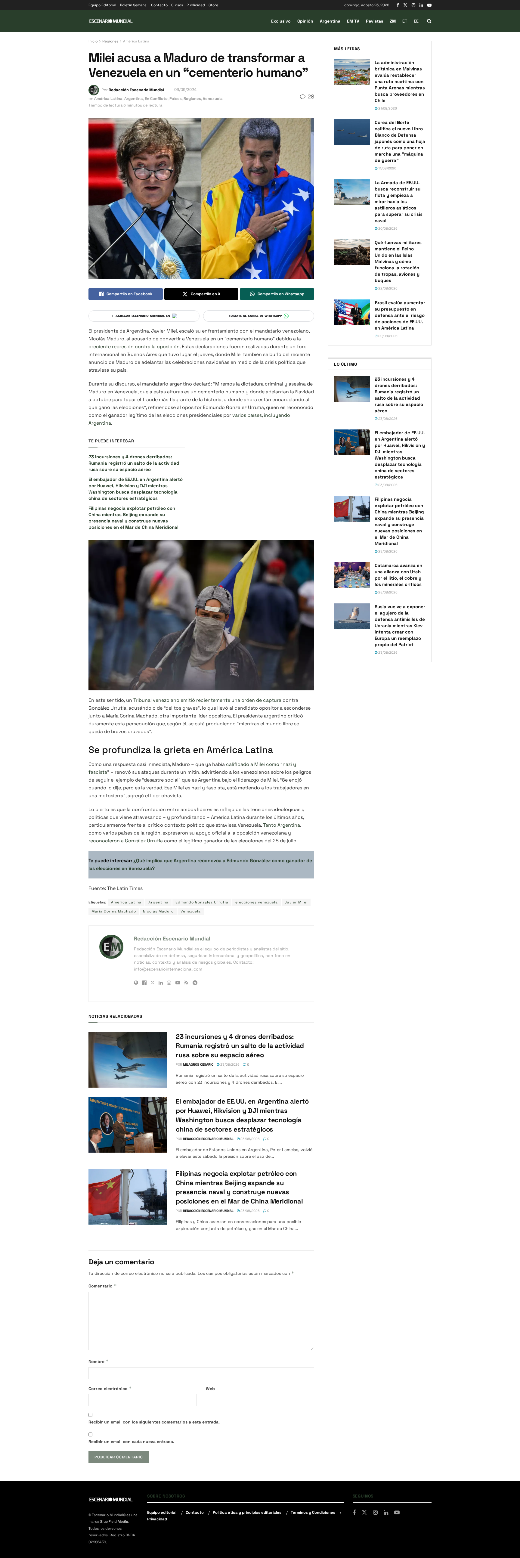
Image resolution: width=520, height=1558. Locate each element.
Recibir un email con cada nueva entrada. (131, 1441)
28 (310, 96)
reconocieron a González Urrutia (125, 841)
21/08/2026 (387, 108)
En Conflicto (156, 98)
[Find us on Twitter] (405, 5)
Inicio (93, 41)
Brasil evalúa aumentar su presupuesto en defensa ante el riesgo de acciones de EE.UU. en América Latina (400, 315)
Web (210, 1388)
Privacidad (157, 1519)
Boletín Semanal (133, 5)
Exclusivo (281, 21)
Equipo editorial (161, 1512)
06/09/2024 (185, 89)
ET (404, 21)
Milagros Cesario (198, 1064)
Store (213, 5)
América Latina (136, 41)
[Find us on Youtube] (429, 5)
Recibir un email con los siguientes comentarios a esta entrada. (154, 1422)
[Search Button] (429, 21)
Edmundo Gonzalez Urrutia (201, 902)
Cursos (177, 5)
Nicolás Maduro (158, 911)
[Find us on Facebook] (398, 5)
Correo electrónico (110, 1388)
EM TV (353, 21)
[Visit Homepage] (111, 21)
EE (416, 21)
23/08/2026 (229, 1064)
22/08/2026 (387, 288)
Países (175, 98)
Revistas (374, 21)
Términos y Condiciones (313, 1512)
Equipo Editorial (102, 5)
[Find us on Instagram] (413, 5)
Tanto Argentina (281, 825)
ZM (393, 21)
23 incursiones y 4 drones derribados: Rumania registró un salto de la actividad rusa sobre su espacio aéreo (133, 463)
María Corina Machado (113, 911)
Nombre (98, 1361)
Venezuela (213, 98)
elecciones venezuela (256, 902)
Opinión (305, 21)
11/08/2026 (386, 168)
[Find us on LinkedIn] (421, 5)
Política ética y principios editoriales (247, 1512)
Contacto (159, 5)
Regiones (110, 41)
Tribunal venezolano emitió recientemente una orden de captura (207, 700)
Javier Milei (296, 902)
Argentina (330, 21)
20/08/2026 (387, 228)
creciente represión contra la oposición (134, 346)
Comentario (102, 1286)
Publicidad (196, 5)
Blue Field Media (114, 1521)
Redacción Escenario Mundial (136, 89)
